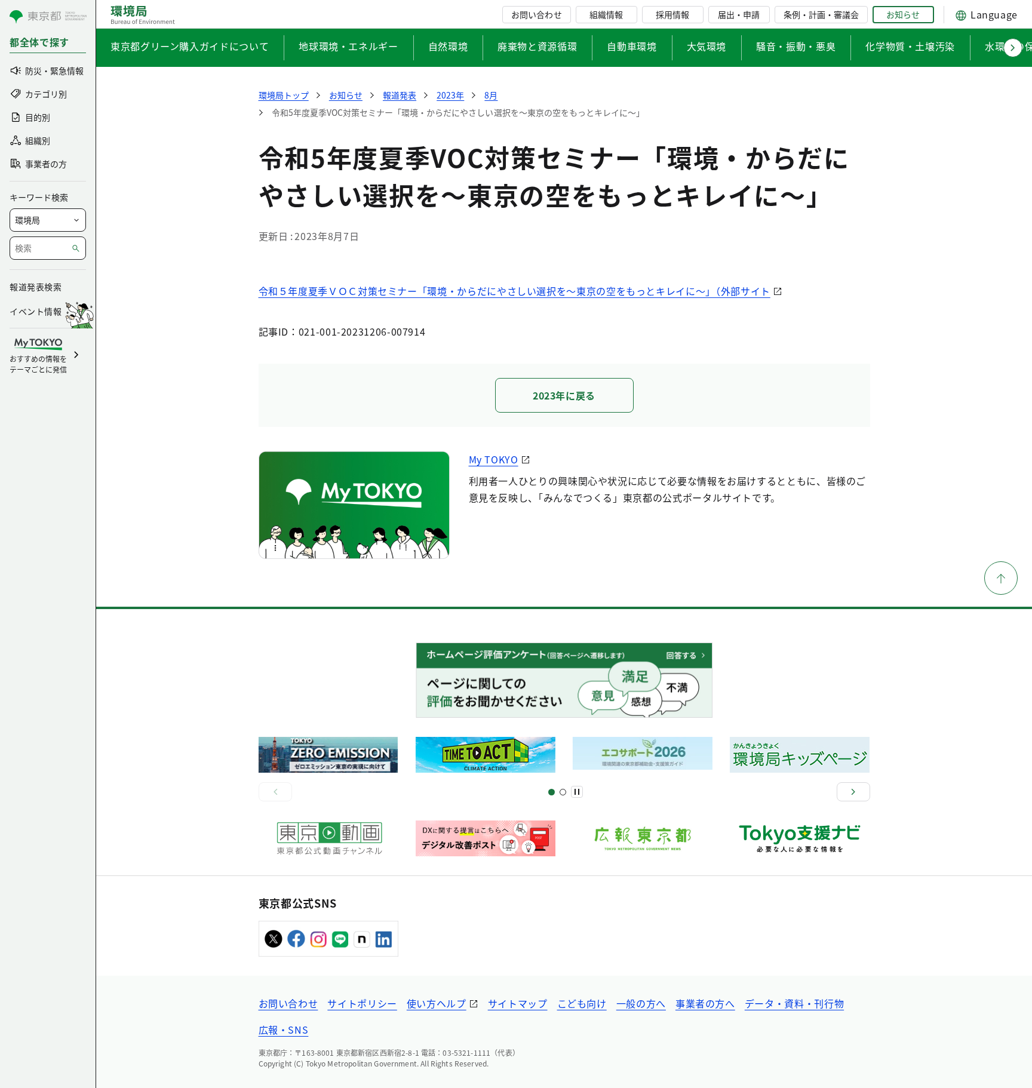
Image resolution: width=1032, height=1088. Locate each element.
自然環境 (448, 46)
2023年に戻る (564, 395)
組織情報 (606, 14)
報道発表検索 (36, 287)
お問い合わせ (536, 14)
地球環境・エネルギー (348, 46)
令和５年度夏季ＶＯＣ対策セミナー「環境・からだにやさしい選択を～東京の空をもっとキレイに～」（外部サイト (514, 291)
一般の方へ (641, 1003)
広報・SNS (284, 1029)
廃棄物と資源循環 (537, 46)
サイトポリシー (362, 1003)
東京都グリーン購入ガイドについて (189, 46)
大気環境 (707, 46)
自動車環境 (631, 46)
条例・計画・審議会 (821, 14)
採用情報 (672, 14)
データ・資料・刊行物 (794, 1003)
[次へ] (853, 791)
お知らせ (903, 14)
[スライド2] (563, 792)
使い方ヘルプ (436, 1003)
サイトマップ (518, 1003)
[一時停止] (577, 792)
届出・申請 (739, 14)
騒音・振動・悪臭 (796, 46)
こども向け (582, 1003)
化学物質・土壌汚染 (910, 46)
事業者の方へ (705, 1003)
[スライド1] (551, 792)
